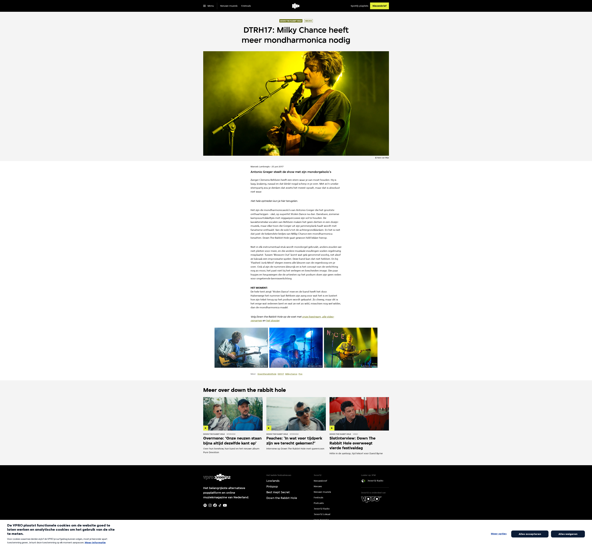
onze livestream (311, 316)
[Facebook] (215, 505)
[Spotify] (205, 505)
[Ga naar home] (296, 6)
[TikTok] (220, 505)
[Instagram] (210, 505)
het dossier (272, 320)
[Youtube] (225, 505)
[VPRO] (371, 499)
